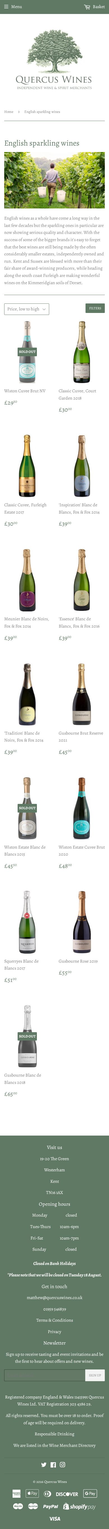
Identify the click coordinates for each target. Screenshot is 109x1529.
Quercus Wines (55, 1481)
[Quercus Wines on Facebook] (53, 1465)
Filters (95, 308)
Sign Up (95, 1375)
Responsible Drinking (54, 1434)
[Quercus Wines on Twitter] (44, 1465)
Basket (98, 7)
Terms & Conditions (54, 1320)
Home (8, 111)
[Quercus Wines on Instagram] (62, 1465)
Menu (16, 7)
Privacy (54, 1332)
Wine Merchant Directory (72, 1445)
